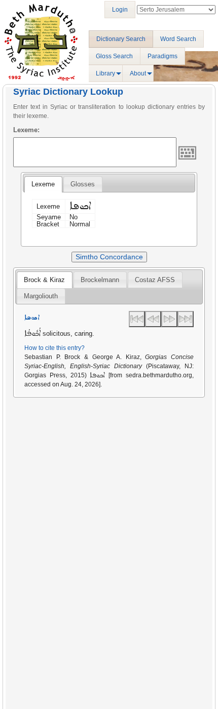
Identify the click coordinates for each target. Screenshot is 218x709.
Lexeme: (26, 130)
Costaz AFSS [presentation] (155, 280)
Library (105, 73)
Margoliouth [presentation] (41, 296)
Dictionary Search (121, 39)
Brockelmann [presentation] (100, 280)
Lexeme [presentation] (43, 184)
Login (120, 9)
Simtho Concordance (109, 257)
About (138, 73)
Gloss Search (114, 56)
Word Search (178, 39)
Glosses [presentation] (82, 184)
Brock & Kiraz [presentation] (44, 280)
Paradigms (162, 56)
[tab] (43, 184)
